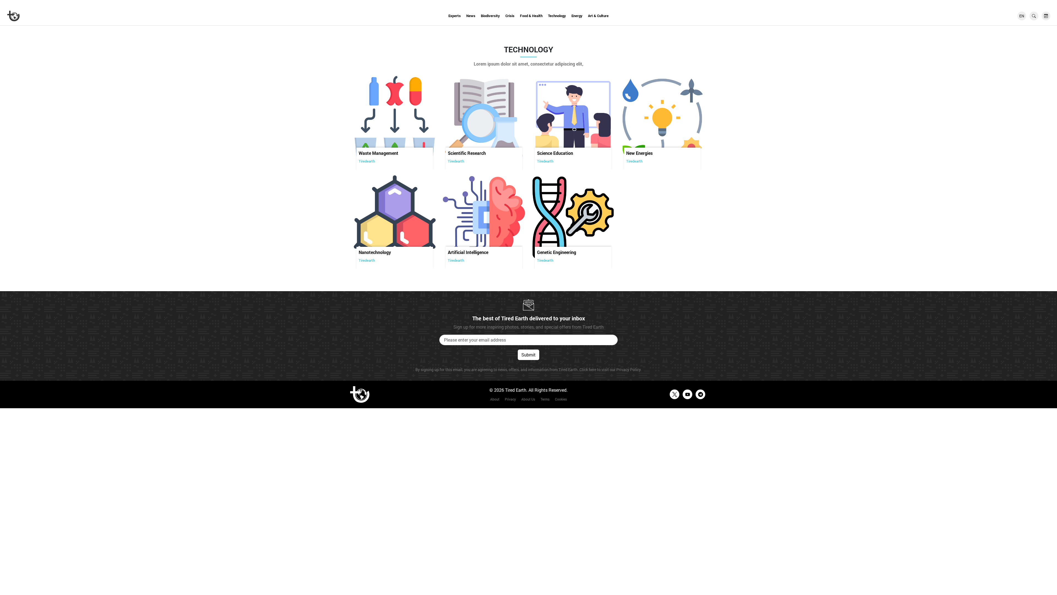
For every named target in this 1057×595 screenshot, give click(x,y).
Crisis (509, 15)
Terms (545, 399)
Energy (576, 15)
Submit (528, 355)
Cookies (561, 399)
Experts (454, 15)
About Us (528, 399)
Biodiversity (490, 15)
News (470, 15)
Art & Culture (598, 15)
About (494, 399)
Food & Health (531, 15)
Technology (557, 15)
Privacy (510, 399)
